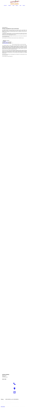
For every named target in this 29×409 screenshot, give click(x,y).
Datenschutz (3, 406)
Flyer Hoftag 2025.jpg (5, 43)
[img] (14, 2)
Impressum (8, 406)
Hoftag (13, 5)
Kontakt (24, 5)
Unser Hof (5, 5)
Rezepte (17, 5)
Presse (20, 5)
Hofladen (9, 5)
